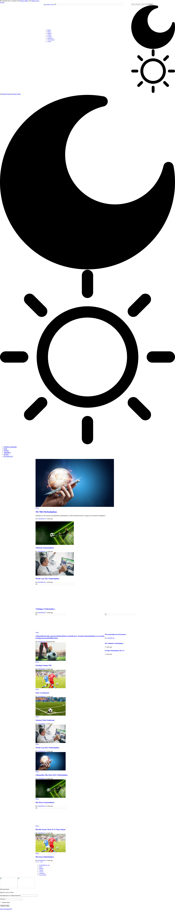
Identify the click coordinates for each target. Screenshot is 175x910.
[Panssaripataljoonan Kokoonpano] (120, 614)
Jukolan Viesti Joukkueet (45, 720)
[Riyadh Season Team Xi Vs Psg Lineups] (51, 808)
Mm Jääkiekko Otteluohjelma (114, 643)
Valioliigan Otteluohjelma (45, 609)
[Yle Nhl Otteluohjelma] (75, 506)
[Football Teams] (10, 94)
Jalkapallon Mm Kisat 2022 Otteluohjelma (52, 775)
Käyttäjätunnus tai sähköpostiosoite (10, 895)
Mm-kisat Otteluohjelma (45, 857)
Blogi (37, 508)
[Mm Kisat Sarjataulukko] (51, 797)
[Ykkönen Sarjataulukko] (55, 544)
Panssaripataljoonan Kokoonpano (115, 634)
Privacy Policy (24, 1)
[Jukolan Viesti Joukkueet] (51, 715)
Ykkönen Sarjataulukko (45, 548)
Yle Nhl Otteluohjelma (46, 512)
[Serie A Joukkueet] (51, 687)
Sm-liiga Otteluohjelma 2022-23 (114, 650)
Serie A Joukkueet (42, 693)
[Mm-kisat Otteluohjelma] (51, 851)
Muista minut (6, 902)
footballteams (41, 518)
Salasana (2, 899)
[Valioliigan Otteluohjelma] (55, 584)
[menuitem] (49, 41)
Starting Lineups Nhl (43, 665)
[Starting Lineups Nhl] (51, 660)
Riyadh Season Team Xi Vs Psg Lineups (50, 829)
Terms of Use (35, 1)
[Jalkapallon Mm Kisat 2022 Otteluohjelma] (51, 770)
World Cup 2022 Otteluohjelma (47, 579)
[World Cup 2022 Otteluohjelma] (55, 575)
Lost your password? (6, 909)
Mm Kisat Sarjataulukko (45, 802)
